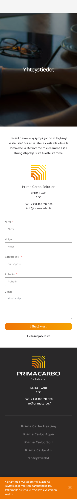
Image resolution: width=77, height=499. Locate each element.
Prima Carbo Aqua (38, 434)
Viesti (8, 291)
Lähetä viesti (38, 326)
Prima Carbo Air (38, 450)
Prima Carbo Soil (38, 442)
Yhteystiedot (38, 458)
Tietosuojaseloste (38, 336)
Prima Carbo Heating (38, 426)
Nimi (8, 221)
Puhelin (10, 274)
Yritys (8, 239)
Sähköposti (12, 256)
